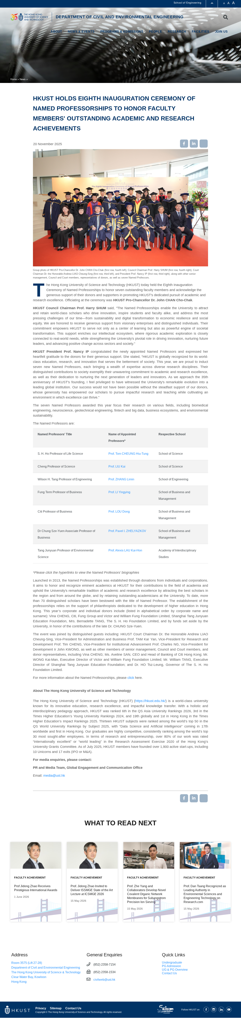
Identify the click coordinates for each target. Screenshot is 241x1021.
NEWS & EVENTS (81, 31)
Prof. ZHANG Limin (121, 479)
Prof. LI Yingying (119, 492)
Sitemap (56, 1008)
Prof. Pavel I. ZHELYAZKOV (127, 531)
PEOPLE (155, 31)
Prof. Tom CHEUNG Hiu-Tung (128, 453)
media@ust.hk (54, 775)
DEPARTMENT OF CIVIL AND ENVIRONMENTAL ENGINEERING (120, 17)
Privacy (40, 1008)
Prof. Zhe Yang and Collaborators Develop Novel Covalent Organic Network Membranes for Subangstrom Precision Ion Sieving (146, 894)
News (23, 79)
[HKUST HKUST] (29, 17)
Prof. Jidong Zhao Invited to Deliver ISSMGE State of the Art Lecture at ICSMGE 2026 (92, 890)
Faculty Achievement (30, 877)
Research (177, 31)
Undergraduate (172, 962)
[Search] (225, 17)
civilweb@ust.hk (104, 979)
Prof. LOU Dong (119, 511)
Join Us (221, 31)
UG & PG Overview (175, 969)
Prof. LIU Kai (116, 466)
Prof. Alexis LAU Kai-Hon (125, 550)
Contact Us (169, 973)
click (130, 678)
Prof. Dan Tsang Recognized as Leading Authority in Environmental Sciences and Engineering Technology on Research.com (205, 894)
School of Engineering (187, 2)
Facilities (200, 31)
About (56, 31)
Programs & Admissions (121, 31)
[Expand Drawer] (212, 3)
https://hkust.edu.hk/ (150, 701)
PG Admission (171, 966)
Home (13, 79)
